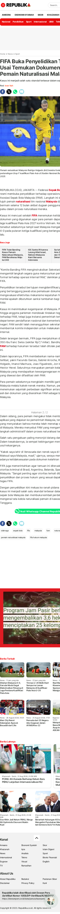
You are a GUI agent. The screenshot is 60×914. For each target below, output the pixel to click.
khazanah (53, 15)
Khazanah (4, 849)
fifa (28, 530)
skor (40, 15)
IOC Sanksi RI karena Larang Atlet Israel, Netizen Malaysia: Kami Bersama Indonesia (38, 254)
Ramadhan (26, 865)
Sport (28, 21)
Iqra (23, 849)
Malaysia (51, 201)
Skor (45, 845)
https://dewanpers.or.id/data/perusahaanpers (23, 898)
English (46, 861)
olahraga (4, 530)
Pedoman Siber (50, 879)
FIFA (34, 215)
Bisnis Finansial (50, 857)
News (10, 54)
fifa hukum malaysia (38, 537)
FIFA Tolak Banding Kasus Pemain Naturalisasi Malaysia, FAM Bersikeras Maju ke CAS (12, 254)
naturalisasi (23, 201)
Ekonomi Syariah (24, 15)
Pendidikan (18, 21)
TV (1, 865)
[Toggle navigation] (3, 5)
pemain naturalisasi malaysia (13, 537)
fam (48, 530)
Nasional (6, 21)
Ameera (3, 845)
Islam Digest (48, 849)
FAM (3, 346)
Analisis (25, 853)
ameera (6, 15)
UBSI (51, 21)
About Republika (7, 879)
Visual (24, 861)
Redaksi (25, 879)
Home (2, 54)
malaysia (38, 530)
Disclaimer (5, 883)
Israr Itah (9, 85)
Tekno (24, 857)
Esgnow (4, 861)
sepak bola (17, 530)
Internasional (40, 21)
